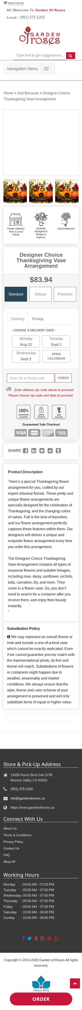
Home (8, 93)
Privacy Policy (13, 841)
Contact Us (11, 848)
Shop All (9, 861)
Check (63, 378)
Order (41, 998)
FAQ (6, 855)
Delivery (18, 319)
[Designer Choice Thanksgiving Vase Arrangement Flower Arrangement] (15, 191)
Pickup (38, 319)
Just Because (28, 93)
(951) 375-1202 (32, 17)
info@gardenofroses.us (27, 798)
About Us (10, 828)
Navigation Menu (22, 68)
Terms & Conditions (17, 835)
